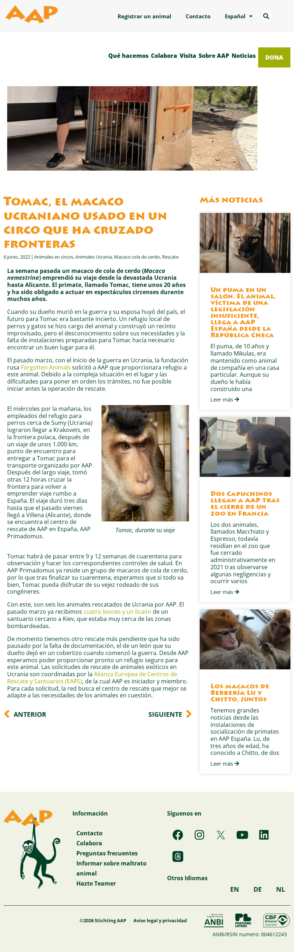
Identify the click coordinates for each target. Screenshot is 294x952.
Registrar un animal (144, 16)
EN (234, 889)
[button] (266, 16)
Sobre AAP (214, 55)
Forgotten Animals (46, 367)
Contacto (198, 16)
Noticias (244, 55)
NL (280, 889)
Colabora (164, 55)
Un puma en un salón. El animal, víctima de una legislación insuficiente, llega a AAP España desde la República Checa (243, 313)
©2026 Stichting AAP (103, 920)
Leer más (222, 400)
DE (257, 889)
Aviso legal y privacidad (160, 920)
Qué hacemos (128, 55)
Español (235, 16)
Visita (188, 55)
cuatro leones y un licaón (117, 611)
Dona (274, 57)
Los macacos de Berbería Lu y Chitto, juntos (239, 693)
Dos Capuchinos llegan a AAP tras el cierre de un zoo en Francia (245, 504)
